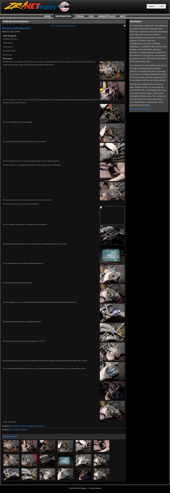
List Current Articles (59, 26)
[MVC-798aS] (65, 479)
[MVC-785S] (47, 451)
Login (161, 6)
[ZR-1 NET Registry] (38, 12)
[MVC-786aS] (65, 451)
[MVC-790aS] (29, 465)
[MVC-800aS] (83, 479)
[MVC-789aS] (11, 465)
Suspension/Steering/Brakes (24, 426)
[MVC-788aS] (47, 479)
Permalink (21, 430)
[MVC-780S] (29, 451)
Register (152, 6)
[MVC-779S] (11, 451)
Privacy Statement (95, 488)
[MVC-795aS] (65, 465)
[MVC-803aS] (11, 479)
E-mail (13, 430)
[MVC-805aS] (29, 479)
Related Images (10, 436)
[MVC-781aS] (101, 451)
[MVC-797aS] (83, 465)
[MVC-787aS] (83, 451)
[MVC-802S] (101, 465)
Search (72, 26)
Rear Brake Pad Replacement (16, 28)
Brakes (41, 426)
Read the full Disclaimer (140, 109)
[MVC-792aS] (47, 465)
